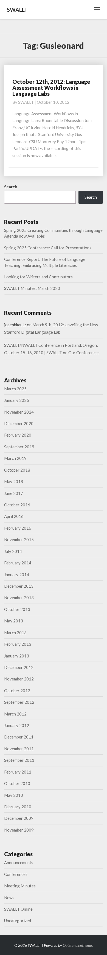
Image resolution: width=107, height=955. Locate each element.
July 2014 (13, 551)
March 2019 (15, 458)
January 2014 (16, 574)
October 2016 (17, 504)
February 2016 (17, 528)
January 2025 (16, 400)
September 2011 (19, 760)
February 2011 (17, 771)
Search (10, 186)
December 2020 (18, 423)
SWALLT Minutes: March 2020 (32, 288)
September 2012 (19, 702)
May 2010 (13, 795)
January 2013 (16, 655)
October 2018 (17, 470)
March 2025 (15, 388)
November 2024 (19, 411)
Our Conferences (84, 352)
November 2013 (19, 597)
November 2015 (19, 539)
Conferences (15, 874)
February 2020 (17, 434)
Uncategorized (17, 920)
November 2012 (19, 678)
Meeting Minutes (20, 885)
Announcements (18, 862)
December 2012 (18, 667)
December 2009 (18, 818)
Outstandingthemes (78, 945)
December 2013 (18, 586)
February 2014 (17, 562)
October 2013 (17, 609)
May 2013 (13, 620)
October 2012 (17, 690)
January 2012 (16, 725)
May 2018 (13, 481)
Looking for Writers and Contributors (38, 276)
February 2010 (17, 806)
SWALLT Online (18, 909)
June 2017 (13, 493)
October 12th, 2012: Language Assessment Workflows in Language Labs (51, 87)
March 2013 (15, 632)
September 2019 (19, 446)
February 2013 (17, 644)
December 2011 (18, 736)
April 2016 (14, 516)
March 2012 (15, 713)
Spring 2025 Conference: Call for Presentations (47, 247)
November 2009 (19, 829)
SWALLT (26, 102)
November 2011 (19, 748)
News (9, 897)
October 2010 (17, 783)
